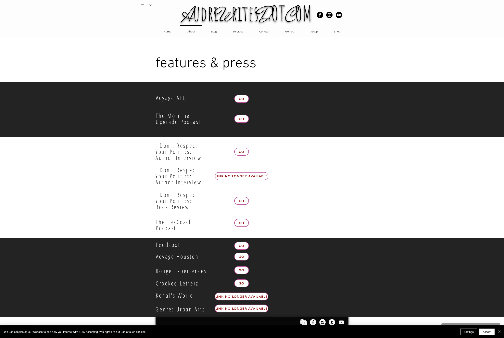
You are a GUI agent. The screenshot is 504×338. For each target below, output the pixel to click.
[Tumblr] (332, 322)
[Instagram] (329, 15)
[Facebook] (320, 15)
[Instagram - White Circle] (322, 322)
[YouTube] (339, 15)
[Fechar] (499, 332)
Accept (487, 332)
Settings (469, 332)
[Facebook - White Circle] (313, 322)
